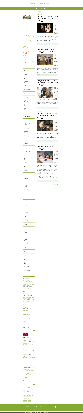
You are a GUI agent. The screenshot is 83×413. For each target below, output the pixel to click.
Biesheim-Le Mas (26, 97)
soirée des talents (53, 43)
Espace (25, 139)
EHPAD (25, 135)
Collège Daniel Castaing (27, 123)
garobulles (25, 154)
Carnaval (25, 108)
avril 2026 (24, 26)
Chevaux (25, 120)
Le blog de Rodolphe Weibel (29, 41)
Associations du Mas (26, 90)
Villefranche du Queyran (27, 270)
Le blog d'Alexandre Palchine (27, 38)
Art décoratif (25, 85)
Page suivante (57, 184)
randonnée (25, 225)
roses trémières (26, 239)
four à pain (55, 140)
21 (30, 61)
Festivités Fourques (26, 144)
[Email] (29, 387)
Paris (25, 204)
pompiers (25, 217)
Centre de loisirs (26, 113)
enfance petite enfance (27, 136)
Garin (24, 311)
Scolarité (25, 248)
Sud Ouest (25, 258)
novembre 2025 (25, 31)
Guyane (25, 159)
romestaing (25, 236)
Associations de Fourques (27, 89)
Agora (25, 77)
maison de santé (26, 182)
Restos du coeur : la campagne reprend (27, 36)
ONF (24, 200)
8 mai (25, 73)
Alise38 (24, 293)
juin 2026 (24, 24)
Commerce (25, 124)
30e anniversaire (25, 45)
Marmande (25, 185)
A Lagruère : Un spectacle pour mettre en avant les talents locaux (47, 18)
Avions (25, 94)
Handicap (25, 163)
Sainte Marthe (26, 244)
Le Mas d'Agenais (26, 177)
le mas (24, 395)
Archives (41, 8)
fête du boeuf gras (26, 147)
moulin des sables (26, 189)
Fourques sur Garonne (27, 151)
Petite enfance (26, 212)
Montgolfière (25, 186)
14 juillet (25, 69)
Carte (25, 323)
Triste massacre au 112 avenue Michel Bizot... (28, 47)
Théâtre (25, 262)
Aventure (25, 93)
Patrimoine (25, 208)
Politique (25, 216)
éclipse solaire (26, 131)
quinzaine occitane (26, 224)
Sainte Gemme (26, 243)
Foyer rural (46, 43)
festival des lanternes (26, 143)
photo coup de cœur (28, 395)
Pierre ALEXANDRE (26, 280)
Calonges (25, 104)
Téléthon (25, 259)
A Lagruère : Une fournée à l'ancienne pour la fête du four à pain (47, 115)
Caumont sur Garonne (27, 109)
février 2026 (24, 28)
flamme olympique (26, 150)
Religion (25, 231)
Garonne (25, 155)
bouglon (25, 100)
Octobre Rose (26, 198)
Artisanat (25, 86)
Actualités (25, 74)
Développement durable (27, 128)
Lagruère (25, 174)
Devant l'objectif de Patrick (41, 3)
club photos (39, 75)
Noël (24, 197)
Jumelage (25, 171)
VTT (24, 275)
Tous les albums (33, 19)
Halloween (25, 162)
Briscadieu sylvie (25, 315)
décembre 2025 (25, 30)
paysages (25, 209)
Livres (25, 181)
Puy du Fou (25, 221)
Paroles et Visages (27, 44)
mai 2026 (24, 25)
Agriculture (25, 78)
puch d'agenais (26, 220)
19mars (25, 70)
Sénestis (25, 250)
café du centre (26, 101)
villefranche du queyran (26, 399)
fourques (33, 395)
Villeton (25, 271)
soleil (25, 252)
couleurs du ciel (26, 127)
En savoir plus (49, 412)
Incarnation (27, 35)
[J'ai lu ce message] (82, 412)
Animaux (25, 82)
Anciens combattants (26, 81)
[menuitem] (37, 8)
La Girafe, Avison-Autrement (27, 40)
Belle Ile (25, 96)
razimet (25, 228)
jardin (25, 167)
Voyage (25, 274)
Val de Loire (25, 267)
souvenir (25, 255)
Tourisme (25, 263)
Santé (25, 247)
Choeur (25, 121)
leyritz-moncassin (26, 178)
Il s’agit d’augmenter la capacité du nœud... (28, 41)
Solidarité (25, 254)
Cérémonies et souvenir (27, 116)
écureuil (25, 132)
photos (25, 213)
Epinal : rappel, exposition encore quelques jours (28, 39)
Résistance (25, 232)
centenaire (25, 112)
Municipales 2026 (26, 190)
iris (24, 166)
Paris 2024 (25, 205)
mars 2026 (24, 27)
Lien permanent (39, 43)
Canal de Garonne (26, 105)
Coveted (24, 284)
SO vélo (25, 251)
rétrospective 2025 (26, 235)
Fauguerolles (25, 140)
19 (27, 61)
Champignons (25, 117)
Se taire (24, 35)
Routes (25, 240)
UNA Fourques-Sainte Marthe (27, 266)
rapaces (25, 227)
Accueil (37, 8)
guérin (25, 158)
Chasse (25, 119)
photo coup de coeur (26, 398)
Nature (25, 193)
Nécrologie (25, 194)
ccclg (30, 399)
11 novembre (25, 67)
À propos (45, 8)
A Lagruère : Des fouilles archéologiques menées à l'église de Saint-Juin (47, 82)
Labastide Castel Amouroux (27, 173)
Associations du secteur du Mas (28, 92)
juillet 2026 (24, 23)
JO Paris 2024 (25, 170)
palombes (25, 201)
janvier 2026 (24, 29)
